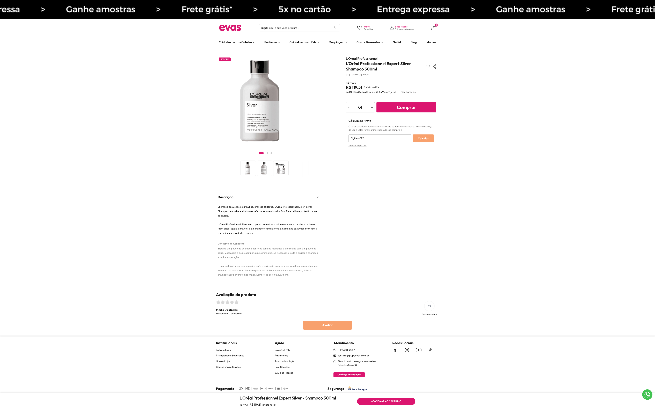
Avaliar (327, 325)
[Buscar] (336, 27)
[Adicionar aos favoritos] (428, 66)
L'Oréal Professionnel (361, 58)
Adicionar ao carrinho (386, 401)
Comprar (406, 107)
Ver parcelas (408, 91)
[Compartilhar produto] (434, 66)
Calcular (423, 138)
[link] (235, 42)
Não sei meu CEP (357, 145)
